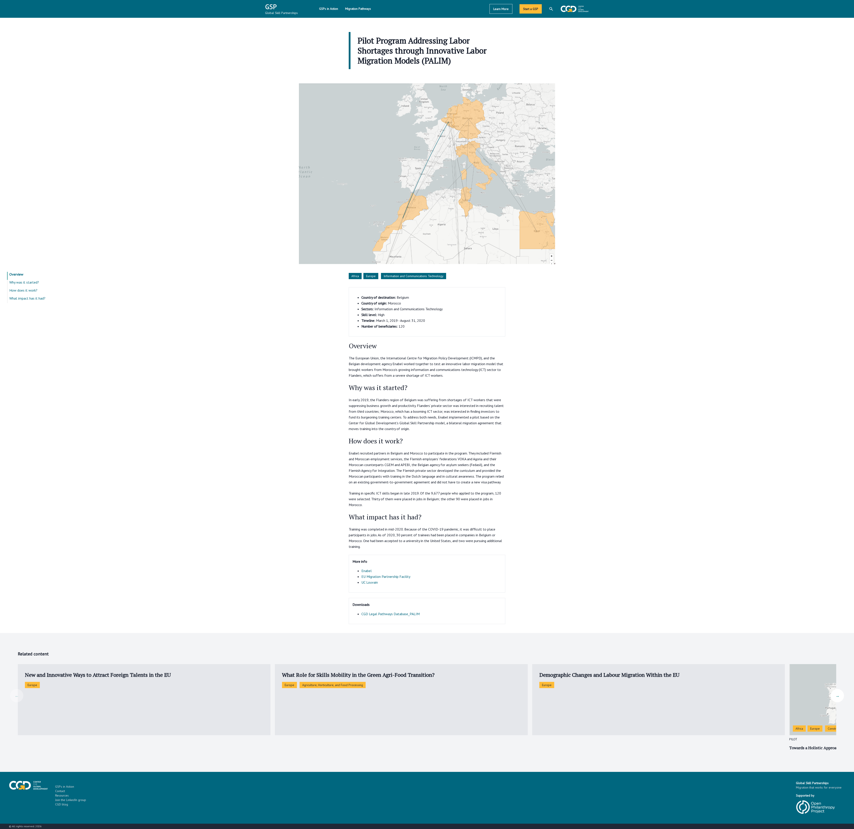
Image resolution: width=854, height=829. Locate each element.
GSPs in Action (328, 9)
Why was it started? (24, 282)
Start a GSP (530, 9)
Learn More (501, 9)
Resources (62, 795)
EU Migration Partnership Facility (385, 576)
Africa (355, 276)
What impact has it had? (27, 298)
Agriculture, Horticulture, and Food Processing (332, 685)
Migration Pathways (358, 9)
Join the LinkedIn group (70, 800)
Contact (60, 791)
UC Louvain (369, 582)
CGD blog (61, 804)
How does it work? (23, 290)
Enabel (366, 571)
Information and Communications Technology (413, 276)
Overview (16, 274)
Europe (371, 276)
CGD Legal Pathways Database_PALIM (390, 614)
